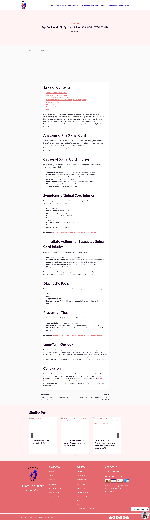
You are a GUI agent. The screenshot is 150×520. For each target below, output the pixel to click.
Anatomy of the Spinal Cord (56, 93)
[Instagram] (124, 517)
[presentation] (43, 426)
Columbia (81, 484)
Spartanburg (83, 480)
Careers (52, 484)
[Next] (118, 435)
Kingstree (81, 505)
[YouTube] (120, 517)
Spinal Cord (75, 23)
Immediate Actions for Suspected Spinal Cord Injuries (66, 100)
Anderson (81, 476)
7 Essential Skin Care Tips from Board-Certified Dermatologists (77, 335)
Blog (51, 476)
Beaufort (81, 488)
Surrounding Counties (87, 509)
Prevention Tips (52, 104)
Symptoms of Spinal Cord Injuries (58, 97)
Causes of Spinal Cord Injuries (57, 95)
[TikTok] (127, 517)
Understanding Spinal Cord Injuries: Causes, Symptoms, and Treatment (74, 442)
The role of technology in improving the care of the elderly (93, 397)
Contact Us (54, 496)
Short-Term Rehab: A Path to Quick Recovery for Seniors (75, 232)
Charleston (82, 496)
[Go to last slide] (32, 435)
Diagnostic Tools (52, 102)
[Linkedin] (117, 517)
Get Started (124, 5)
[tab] (72, 455)
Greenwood (82, 492)
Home (53, 5)
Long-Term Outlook (53, 107)
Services (52, 480)
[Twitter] (113, 517)
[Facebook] (110, 517)
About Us (53, 471)
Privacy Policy (55, 492)
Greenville (82, 471)
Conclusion (50, 109)
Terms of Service (56, 488)
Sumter (80, 500)
